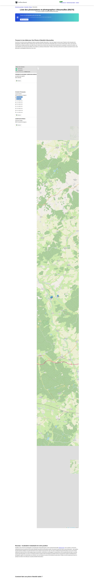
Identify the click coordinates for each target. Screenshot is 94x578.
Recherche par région (71, 2)
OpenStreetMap (72, 527)
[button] (58, 296)
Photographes (20, 70)
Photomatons (20, 68)
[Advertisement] (47, 30)
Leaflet (68, 527)
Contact (77, 2)
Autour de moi (63, 2)
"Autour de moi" (61, 547)
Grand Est (26, 7)
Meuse (30, 7)
